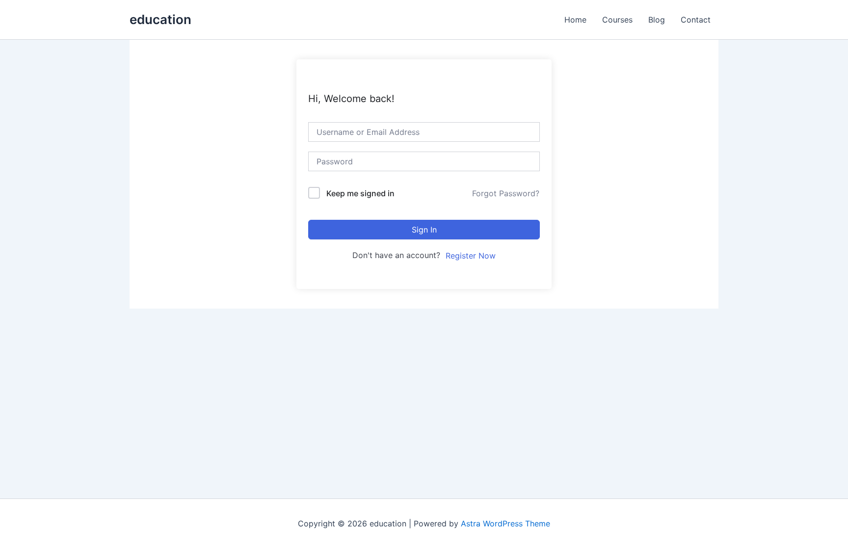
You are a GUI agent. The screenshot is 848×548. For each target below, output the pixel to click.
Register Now (471, 256)
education (160, 19)
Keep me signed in (360, 193)
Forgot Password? (505, 193)
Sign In (424, 230)
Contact (696, 20)
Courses (617, 20)
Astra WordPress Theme (505, 523)
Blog (656, 20)
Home (575, 20)
